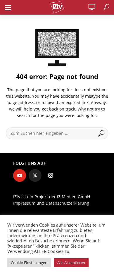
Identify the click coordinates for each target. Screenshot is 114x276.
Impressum (24, 203)
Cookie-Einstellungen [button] (29, 262)
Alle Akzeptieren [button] (71, 262)
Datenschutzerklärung (67, 203)
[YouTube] (19, 175)
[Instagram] (50, 175)
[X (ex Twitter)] (35, 175)
